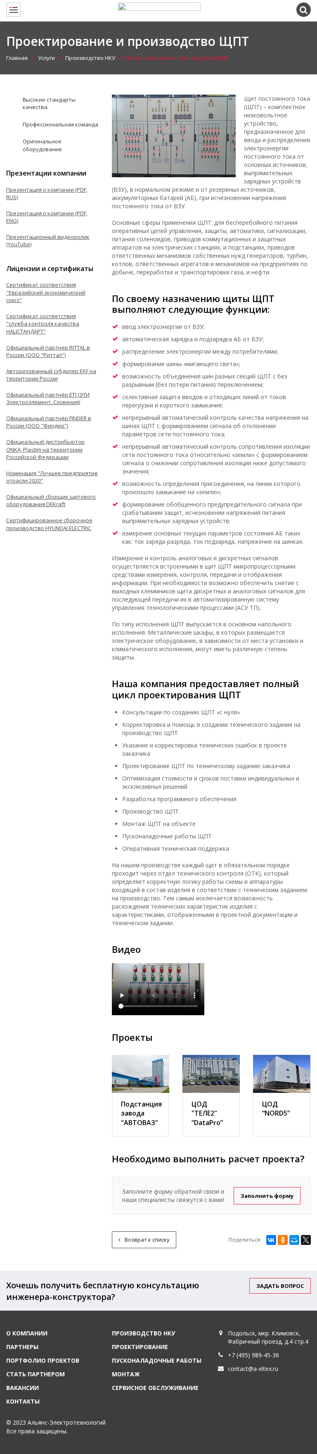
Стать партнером (35, 1374)
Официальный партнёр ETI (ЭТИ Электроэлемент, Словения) (48, 398)
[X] (306, 1240)
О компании (26, 1333)
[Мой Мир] (294, 1240)
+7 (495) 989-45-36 (253, 1355)
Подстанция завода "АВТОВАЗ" (141, 1113)
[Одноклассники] (283, 1240)
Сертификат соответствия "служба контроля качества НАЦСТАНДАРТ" (42, 323)
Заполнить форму (267, 1195)
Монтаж (126, 1374)
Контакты (23, 1401)
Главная (17, 58)
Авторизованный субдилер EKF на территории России (51, 375)
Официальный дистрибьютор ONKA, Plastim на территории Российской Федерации (45, 449)
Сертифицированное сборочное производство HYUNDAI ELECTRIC (49, 524)
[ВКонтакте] (271, 1240)
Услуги (46, 58)
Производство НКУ (90, 58)
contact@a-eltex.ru (253, 1369)
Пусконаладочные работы (156, 1360)
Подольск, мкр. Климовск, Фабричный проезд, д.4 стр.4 (268, 1337)
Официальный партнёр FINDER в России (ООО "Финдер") (48, 422)
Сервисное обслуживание (155, 1388)
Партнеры (22, 1347)
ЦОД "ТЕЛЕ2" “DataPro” (207, 1113)
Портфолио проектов (42, 1360)
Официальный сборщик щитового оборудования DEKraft (51, 500)
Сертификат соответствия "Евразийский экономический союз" (45, 292)
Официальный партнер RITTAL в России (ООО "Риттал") (48, 351)
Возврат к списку (147, 1239)
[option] (158, 989)
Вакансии (22, 1388)
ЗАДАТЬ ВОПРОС (280, 1286)
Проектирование (140, 1347)
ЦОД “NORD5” (276, 1108)
